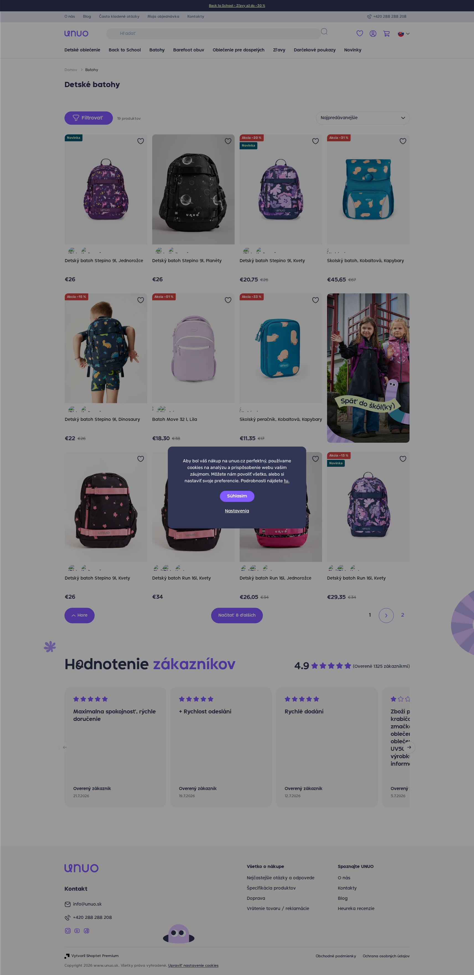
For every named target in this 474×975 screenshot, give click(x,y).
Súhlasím (237, 496)
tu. (286, 480)
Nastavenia (237, 511)
